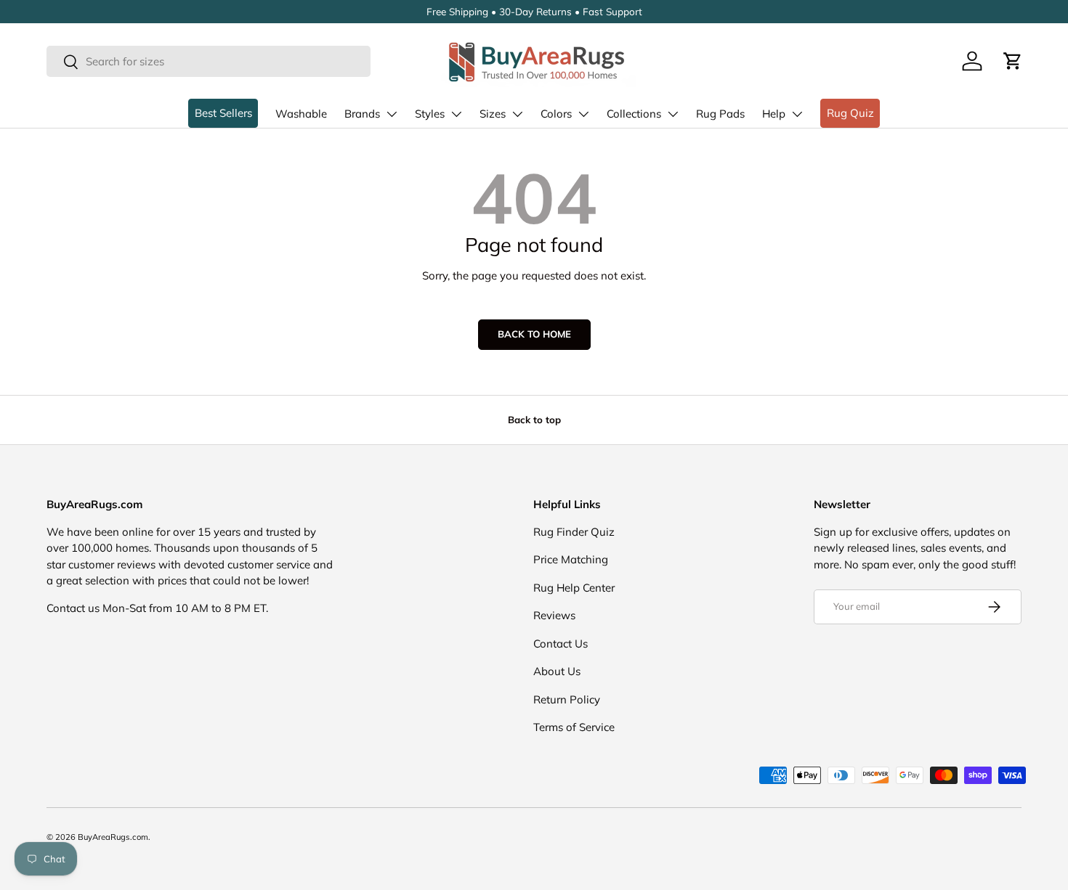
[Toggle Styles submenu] (456, 114)
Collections (634, 114)
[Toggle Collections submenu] (672, 114)
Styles (430, 114)
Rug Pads (720, 114)
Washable (301, 114)
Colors (556, 114)
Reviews (554, 615)
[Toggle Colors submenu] (583, 114)
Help (773, 114)
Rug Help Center (574, 588)
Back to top (534, 419)
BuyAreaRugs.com (113, 837)
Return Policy (566, 699)
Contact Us (560, 643)
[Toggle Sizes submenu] (517, 114)
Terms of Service (574, 727)
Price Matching (570, 559)
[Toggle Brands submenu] (391, 114)
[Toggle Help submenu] (797, 114)
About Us (556, 671)
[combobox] (208, 61)
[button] (1013, 61)
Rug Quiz (850, 113)
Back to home (534, 334)
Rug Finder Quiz (574, 532)
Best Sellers (223, 113)
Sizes (493, 114)
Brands (362, 114)
